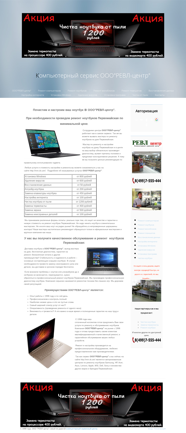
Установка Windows (146, 245)
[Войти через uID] (136, 120)
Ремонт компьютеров (148, 220)
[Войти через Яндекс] (151, 120)
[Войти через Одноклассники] (146, 125)
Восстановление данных (149, 237)
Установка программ (147, 254)
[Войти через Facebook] (146, 120)
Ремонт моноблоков (147, 229)
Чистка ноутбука (145, 258)
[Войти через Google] (156, 119)
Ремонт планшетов (146, 233)
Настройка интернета (147, 241)
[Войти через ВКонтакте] (141, 120)
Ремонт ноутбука (148, 327)
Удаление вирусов (146, 249)
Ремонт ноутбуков (146, 225)
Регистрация (160, 428)
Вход (150, 428)
